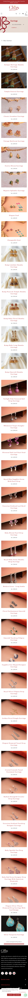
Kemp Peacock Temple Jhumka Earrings (14, 293)
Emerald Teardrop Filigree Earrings (14, 639)
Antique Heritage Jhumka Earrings (14, 66)
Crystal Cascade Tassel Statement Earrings (14, 771)
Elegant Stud (14, 215)
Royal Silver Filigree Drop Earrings (14, 692)
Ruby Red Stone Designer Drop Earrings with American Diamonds (14, 879)
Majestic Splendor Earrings (14, 190)
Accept (10, 994)
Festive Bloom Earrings (14, 166)
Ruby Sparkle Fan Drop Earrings (14, 851)
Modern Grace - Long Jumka (14, 586)
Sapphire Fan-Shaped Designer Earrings (14, 666)
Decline (17, 994)
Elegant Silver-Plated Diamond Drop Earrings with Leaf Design (14, 908)
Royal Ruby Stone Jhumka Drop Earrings (14, 560)
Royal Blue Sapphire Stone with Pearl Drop (14, 480)
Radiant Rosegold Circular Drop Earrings (14, 798)
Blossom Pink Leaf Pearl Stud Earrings (13, 453)
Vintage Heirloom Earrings (14, 141)
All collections (16, 24)
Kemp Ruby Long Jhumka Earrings (14, 346)
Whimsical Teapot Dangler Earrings (14, 427)
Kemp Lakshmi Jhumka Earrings (14, 266)
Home (5, 24)
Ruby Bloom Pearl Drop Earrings (14, 534)
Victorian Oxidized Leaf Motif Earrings (14, 507)
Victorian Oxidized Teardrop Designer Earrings (14, 824)
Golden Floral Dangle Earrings (14, 718)
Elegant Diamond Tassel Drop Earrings (14, 744)
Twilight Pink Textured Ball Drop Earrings (14, 400)
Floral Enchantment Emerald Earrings (14, 612)
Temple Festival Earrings (14, 91)
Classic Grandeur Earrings (14, 116)
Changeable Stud (14, 240)
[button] (1, 13)
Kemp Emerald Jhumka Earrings (14, 373)
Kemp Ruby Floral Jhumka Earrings (14, 319)
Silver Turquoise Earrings (14, 934)
